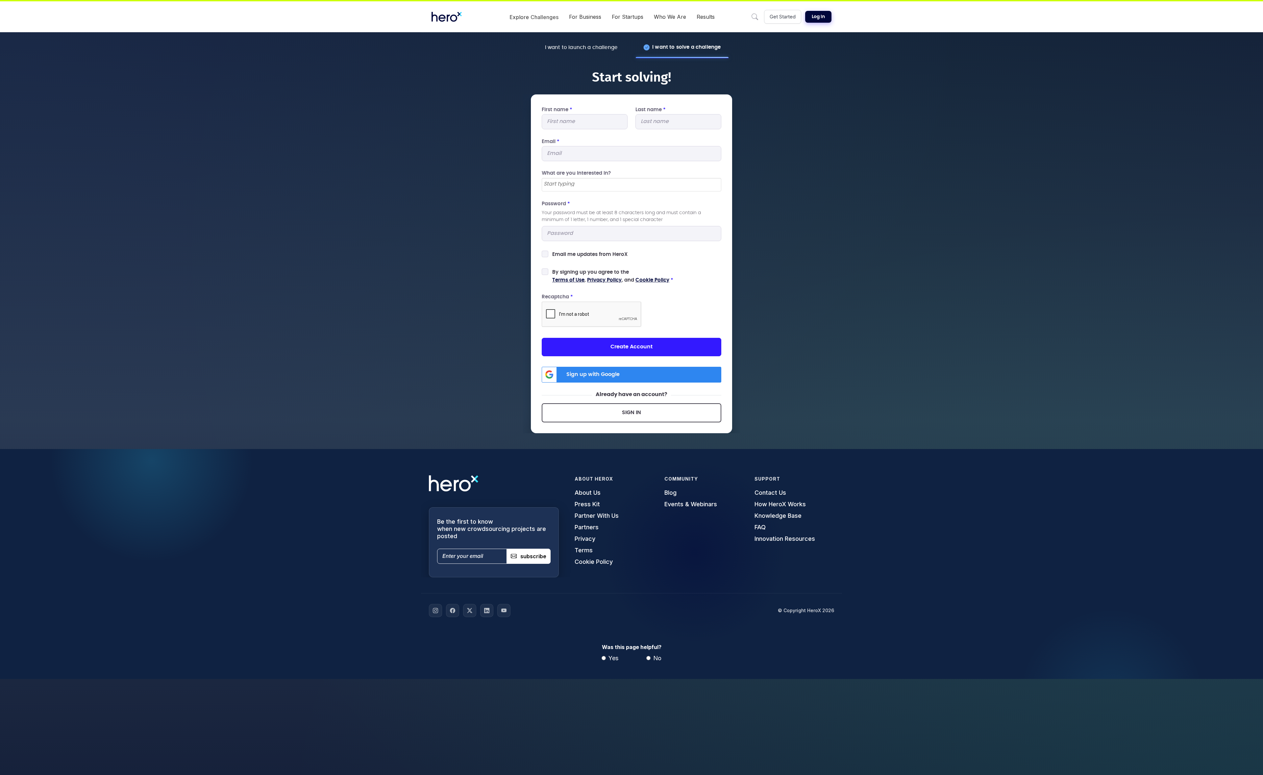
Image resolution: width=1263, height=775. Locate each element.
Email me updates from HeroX (590, 254)
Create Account (631, 346)
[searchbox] (631, 184)
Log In (818, 16)
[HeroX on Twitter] (469, 610)
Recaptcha (557, 296)
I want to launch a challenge (581, 47)
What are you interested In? (576, 173)
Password (556, 203)
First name (557, 109)
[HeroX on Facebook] (452, 610)
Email (550, 141)
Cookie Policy (652, 280)
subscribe (533, 556)
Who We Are (670, 16)
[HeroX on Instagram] (435, 610)
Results (706, 16)
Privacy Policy (604, 280)
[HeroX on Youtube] (503, 610)
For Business (585, 16)
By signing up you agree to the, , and (612, 276)
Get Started (783, 16)
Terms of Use (568, 280)
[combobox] (631, 184)
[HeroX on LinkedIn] (486, 610)
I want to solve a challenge (686, 47)
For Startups (627, 16)
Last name (650, 109)
